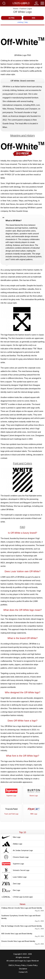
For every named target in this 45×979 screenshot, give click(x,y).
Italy (26, 22)
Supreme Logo (18, 864)
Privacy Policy (20, 965)
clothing (20, 22)
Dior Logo (16, 890)
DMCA (11, 965)
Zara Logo (16, 884)
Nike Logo (16, 837)
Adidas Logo (17, 844)
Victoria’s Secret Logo (21, 870)
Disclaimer (23, 969)
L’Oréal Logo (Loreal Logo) (23, 897)
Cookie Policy (32, 965)
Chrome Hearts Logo (21, 857)
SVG (33, 18)
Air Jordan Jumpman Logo (23, 850)
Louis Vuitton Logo (20, 877)
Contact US (23, 972)
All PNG (12, 18)
